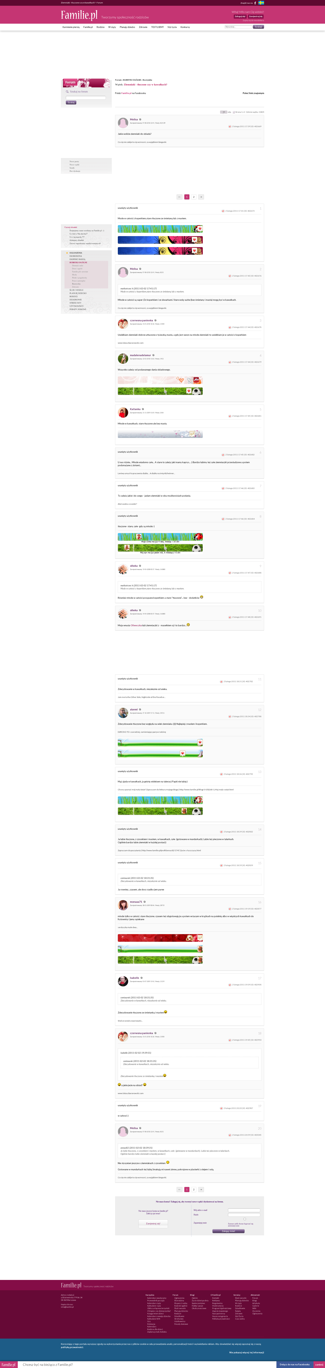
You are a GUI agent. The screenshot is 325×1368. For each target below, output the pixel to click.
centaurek (125, 878)
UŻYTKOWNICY (77, 306)
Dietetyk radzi (77, 266)
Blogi (254, 1300)
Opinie (195, 1298)
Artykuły (256, 1303)
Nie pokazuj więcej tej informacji (246, 1352)
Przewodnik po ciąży (156, 1300)
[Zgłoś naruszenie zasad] (230, 126)
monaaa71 (136, 901)
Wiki (254, 1308)
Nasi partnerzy (218, 1313)
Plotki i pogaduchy (79, 278)
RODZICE (74, 296)
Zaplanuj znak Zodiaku (157, 1332)
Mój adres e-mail (200, 1210)
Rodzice (100, 27)
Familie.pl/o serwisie (80, 272)
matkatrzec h (127, 288)
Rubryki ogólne (180, 1306)
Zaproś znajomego (220, 1311)
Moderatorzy (218, 1306)
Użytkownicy (179, 1321)
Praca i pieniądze (78, 281)
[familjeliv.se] (261, 3)
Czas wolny (240, 1319)
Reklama (216, 1300)
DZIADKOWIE (76, 300)
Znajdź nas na (247, 3)
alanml (134, 709)
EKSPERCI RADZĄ (77, 259)
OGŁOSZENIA (76, 253)
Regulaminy (217, 1303)
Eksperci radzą (180, 1303)
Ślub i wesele (180, 1308)
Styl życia (172, 27)
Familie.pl (88, 27)
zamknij (319, 1364)
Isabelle (135, 977)
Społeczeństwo (198, 1303)
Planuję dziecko (127, 27)
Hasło (196, 1215)
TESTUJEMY (157, 27)
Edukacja (151, 1324)
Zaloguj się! (240, 16)
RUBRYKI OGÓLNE (132, 80)
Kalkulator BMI (153, 1319)
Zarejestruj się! (153, 1223)
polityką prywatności (72, 1347)
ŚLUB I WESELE (76, 290)
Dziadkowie (179, 1316)
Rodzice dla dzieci (155, 1329)
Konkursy (185, 27)
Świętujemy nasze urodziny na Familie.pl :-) (87, 231)
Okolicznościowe (199, 1308)
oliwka (134, 565)
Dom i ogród (77, 269)
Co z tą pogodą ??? (77, 237)
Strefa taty (178, 1319)
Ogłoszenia (179, 1298)
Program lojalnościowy (221, 1308)
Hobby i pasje (197, 1306)
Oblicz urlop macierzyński (158, 1308)
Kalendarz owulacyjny (156, 1298)
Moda (74, 275)
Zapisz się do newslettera (253, 20)
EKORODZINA (76, 256)
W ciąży (112, 27)
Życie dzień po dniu (200, 1300)
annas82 (125, 1147)
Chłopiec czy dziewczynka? (159, 1311)
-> (201, 197)
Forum (118, 80)
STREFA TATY (75, 303)
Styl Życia (239, 1316)
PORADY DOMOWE (78, 309)
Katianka (135, 409)
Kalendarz (151, 1326)
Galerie (255, 1306)
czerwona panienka (142, 320)
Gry (149, 1321)
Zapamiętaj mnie (200, 1223)
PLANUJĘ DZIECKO (78, 293)
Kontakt (215, 1298)
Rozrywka (147, 80)
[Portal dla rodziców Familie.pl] (79, 20)
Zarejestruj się (255, 16)
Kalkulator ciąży (154, 1306)
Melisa (134, 119)
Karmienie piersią (71, 27)
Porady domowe (181, 1324)
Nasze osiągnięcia (220, 1316)
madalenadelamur (140, 355)
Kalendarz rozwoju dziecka (158, 1316)
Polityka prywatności (221, 1319)
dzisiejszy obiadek (77, 240)
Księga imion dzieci (155, 1313)
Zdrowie (143, 27)
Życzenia (256, 1311)
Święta (238, 1311)
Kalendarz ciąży (154, 1303)
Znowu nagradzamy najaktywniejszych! (85, 243)
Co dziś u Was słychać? (79, 234)
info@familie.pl (67, 1307)
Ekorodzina (179, 1300)
